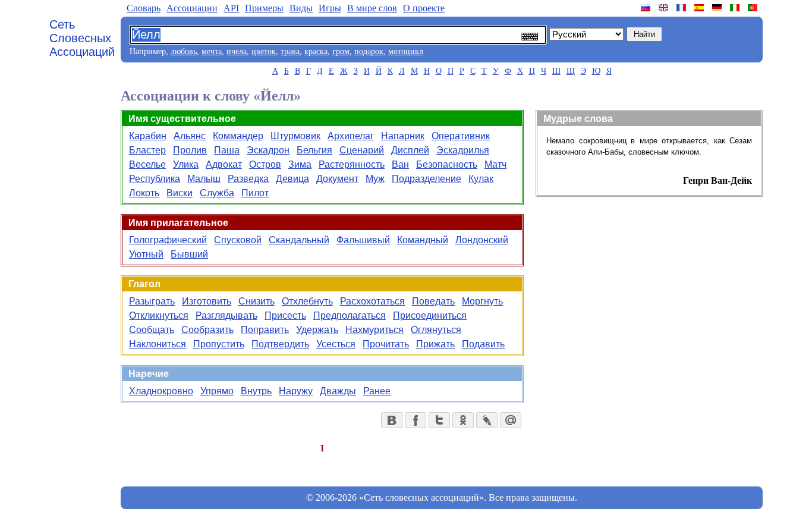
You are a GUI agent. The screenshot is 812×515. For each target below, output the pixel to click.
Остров (265, 164)
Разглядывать (226, 315)
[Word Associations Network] (665, 7)
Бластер (147, 150)
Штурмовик (295, 136)
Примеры (264, 8)
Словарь (143, 8)
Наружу (296, 391)
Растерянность (352, 164)
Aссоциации (192, 8)
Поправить (265, 330)
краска (316, 51)
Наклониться (157, 344)
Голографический (168, 240)
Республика (154, 179)
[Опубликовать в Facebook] (415, 420)
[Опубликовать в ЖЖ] (487, 420)
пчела (236, 51)
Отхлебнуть (307, 301)
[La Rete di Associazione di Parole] (736, 7)
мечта (212, 51)
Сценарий (361, 150)
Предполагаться (349, 315)
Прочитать (386, 344)
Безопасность (446, 164)
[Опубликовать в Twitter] (439, 420)
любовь (184, 51)
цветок (263, 51)
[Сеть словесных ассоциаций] (647, 7)
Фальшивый (363, 240)
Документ (337, 179)
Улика (186, 164)
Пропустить (218, 344)
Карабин (147, 136)
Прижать (435, 344)
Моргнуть (482, 301)
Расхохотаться (372, 301)
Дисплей (410, 150)
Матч (495, 164)
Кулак (480, 179)
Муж (375, 179)
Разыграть (152, 301)
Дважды (338, 391)
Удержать (317, 330)
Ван (400, 164)
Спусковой (238, 240)
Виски (179, 193)
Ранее (377, 391)
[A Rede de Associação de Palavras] (754, 7)
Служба (217, 193)
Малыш (204, 179)
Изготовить (206, 301)
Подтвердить (280, 344)
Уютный (146, 254)
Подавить (483, 344)
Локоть (144, 193)
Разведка (248, 179)
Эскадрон (268, 150)
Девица (292, 179)
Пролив (190, 150)
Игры (330, 8)
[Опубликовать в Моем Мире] (510, 420)
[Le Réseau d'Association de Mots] (682, 7)
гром (341, 51)
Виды (301, 8)
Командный (422, 240)
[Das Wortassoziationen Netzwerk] (718, 7)
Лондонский (481, 240)
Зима (299, 164)
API (231, 8)
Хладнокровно (161, 391)
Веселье (147, 164)
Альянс (190, 136)
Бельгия (314, 150)
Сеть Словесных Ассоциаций (82, 38)
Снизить (256, 301)
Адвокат (224, 164)
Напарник (402, 136)
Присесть (285, 315)
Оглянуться (436, 330)
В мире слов (372, 8)
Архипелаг (351, 136)
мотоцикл (405, 51)
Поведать (433, 301)
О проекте (424, 8)
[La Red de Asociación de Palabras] (700, 7)
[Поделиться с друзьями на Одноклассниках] (463, 420)
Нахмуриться (374, 330)
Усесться (335, 344)
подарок (368, 51)
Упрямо (217, 391)
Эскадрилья (462, 150)
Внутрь (256, 391)
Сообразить (207, 330)
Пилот (255, 193)
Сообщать (151, 330)
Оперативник (461, 136)
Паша (227, 150)
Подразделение (426, 179)
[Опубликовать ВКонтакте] (391, 420)
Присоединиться (430, 315)
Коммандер (238, 136)
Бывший (189, 254)
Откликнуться (158, 315)
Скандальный (299, 240)
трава (290, 51)
